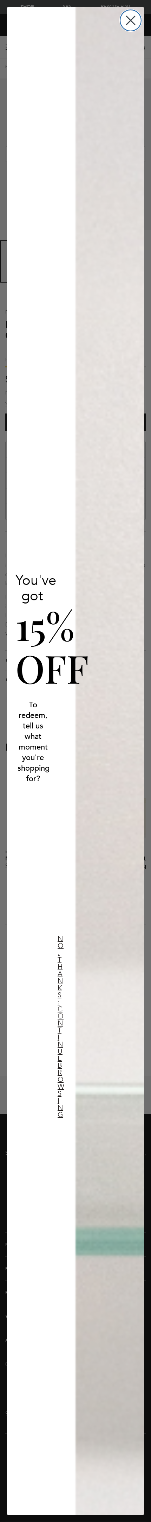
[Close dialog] (130, 20)
